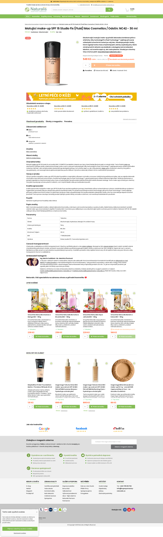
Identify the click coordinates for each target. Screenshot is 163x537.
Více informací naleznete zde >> (109, 52)
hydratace (34, 32)
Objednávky (103, 488)
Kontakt (120, 481)
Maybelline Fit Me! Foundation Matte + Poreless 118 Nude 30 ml (40, 386)
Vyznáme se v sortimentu (42, 455)
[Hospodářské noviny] (55, 510)
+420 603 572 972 (84, 5)
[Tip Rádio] (60, 510)
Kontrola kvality (49, 491)
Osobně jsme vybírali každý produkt (44, 458)
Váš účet (102, 481)
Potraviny (56, 16)
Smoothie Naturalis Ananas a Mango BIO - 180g (39, 316)
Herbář (28, 488)
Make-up (105, 168)
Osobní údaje (103, 486)
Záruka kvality (131, 16)
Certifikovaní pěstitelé (51, 486)
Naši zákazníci (49, 493)
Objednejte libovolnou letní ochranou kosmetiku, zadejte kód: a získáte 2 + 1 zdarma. (83, 1)
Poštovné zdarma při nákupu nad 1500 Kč (100, 458)
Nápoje (77, 16)
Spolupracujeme (86, 491)
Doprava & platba (68, 486)
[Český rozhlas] (41, 510)
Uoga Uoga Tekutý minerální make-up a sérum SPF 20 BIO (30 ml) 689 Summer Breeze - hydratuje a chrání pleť (66, 388)
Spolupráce (48, 498)
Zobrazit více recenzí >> (130, 119)
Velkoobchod (67, 491)
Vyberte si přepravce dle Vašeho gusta (99, 460)
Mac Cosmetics (31, 152)
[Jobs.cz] (51, 510)
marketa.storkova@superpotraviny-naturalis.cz (89, 271)
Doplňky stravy (46, 16)
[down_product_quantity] (32, 337)
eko (60, 32)
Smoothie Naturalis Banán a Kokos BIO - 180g (122, 316)
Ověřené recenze (50, 496)
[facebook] (125, 510)
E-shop (28, 486)
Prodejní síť (29, 493)
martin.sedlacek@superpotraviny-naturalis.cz (55, 271)
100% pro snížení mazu (33, 158)
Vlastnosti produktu (35, 121)
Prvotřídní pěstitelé (71, 458)
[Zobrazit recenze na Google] (44, 428)
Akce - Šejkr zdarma (69, 496)
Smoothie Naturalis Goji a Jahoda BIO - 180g (93, 316)
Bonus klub (66, 488)
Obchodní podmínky (105, 493)
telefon (42, 262)
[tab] (35, 121)
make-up (35, 164)
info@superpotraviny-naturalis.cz (103, 5)
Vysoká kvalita (70, 455)
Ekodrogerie (104, 16)
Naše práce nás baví (39, 463)
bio (57, 32)
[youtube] (129, 510)
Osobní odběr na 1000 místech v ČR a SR (99, 463)
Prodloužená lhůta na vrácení (42, 471)
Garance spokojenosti (41, 468)
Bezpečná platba (38, 473)
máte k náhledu (87, 246)
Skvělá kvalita (69, 460)
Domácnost (94, 16)
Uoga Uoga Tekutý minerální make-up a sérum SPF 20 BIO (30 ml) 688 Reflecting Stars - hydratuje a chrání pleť (94, 388)
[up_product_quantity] (32, 336)
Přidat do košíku (107, 65)
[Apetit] (46, 510)
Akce (27, 16)
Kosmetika (36, 16)
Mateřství (85, 16)
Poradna (68, 121)
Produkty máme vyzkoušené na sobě (44, 460)
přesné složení (108, 246)
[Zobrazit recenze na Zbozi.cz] (118, 428)
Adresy (101, 491)
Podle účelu (115, 16)
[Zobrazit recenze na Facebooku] (81, 428)
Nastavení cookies (20, 533)
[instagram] (133, 510)
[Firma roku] (81, 517)
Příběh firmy (84, 488)
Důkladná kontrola (71, 463)
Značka (29, 149)
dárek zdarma (33, 290)
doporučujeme (116, 290)
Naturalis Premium (69, 498)
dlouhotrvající (43, 32)
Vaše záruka (48, 488)
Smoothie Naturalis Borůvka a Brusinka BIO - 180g (67, 316)
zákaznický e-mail (122, 261)
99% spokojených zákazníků (41, 476)
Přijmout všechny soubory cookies (20, 529)
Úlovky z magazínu (54, 121)
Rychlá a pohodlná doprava (98, 455)
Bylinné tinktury (67, 16)
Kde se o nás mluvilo (87, 486)
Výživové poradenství (70, 493)
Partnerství (66, 501)
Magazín (133, 21)
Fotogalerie (84, 493)
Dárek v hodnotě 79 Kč (119, 70)
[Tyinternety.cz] (65, 510)
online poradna (51, 262)
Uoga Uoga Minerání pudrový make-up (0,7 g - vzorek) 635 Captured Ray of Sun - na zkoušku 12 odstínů (122, 388)
